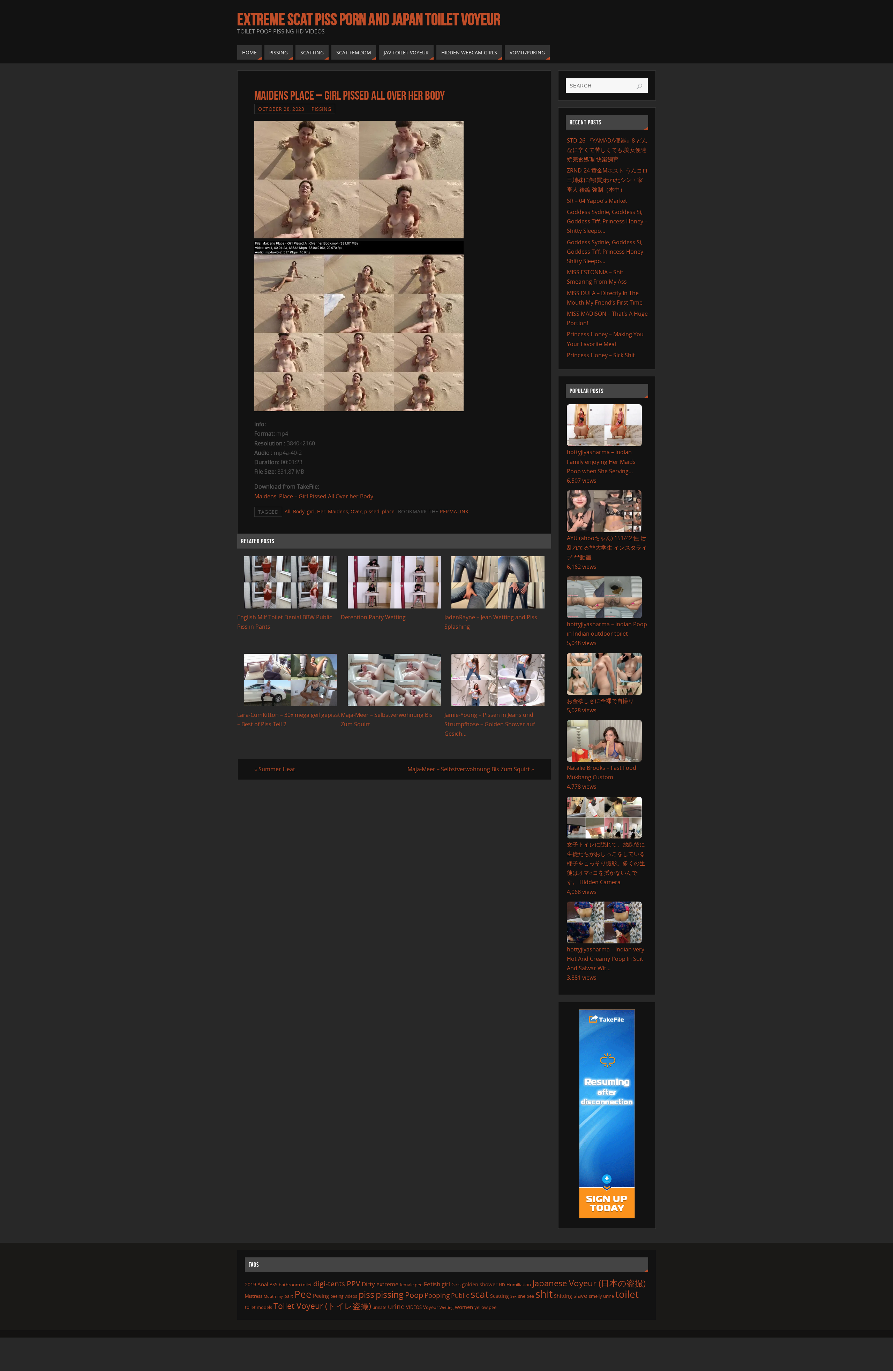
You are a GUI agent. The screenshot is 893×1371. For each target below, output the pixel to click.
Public (460, 1295)
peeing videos (343, 1296)
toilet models (258, 1307)
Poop (414, 1294)
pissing (390, 1294)
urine (396, 1306)
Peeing (321, 1295)
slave (580, 1296)
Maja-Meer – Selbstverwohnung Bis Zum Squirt (470, 769)
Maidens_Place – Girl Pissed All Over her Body (313, 496)
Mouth (270, 1296)
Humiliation (518, 1284)
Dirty (368, 1284)
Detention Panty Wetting (373, 617)
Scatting (499, 1296)
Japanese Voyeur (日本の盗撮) (589, 1283)
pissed (372, 511)
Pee (303, 1294)
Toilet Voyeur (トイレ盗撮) (322, 1306)
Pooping (437, 1295)
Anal (262, 1284)
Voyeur (430, 1307)
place (388, 511)
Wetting (446, 1307)
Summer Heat (274, 769)
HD (502, 1285)
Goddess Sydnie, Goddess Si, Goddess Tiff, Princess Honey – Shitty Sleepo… (607, 221)
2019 (250, 1284)
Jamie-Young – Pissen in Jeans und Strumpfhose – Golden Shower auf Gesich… (489, 724)
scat (480, 1294)
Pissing (321, 109)
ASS (273, 1284)
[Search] (639, 86)
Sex (513, 1296)
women (464, 1306)
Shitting (563, 1296)
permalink (454, 511)
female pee (411, 1284)
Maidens (338, 511)
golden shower (479, 1284)
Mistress (253, 1296)
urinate (380, 1307)
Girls (455, 1284)
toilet (627, 1294)
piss (366, 1294)
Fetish (432, 1284)
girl (311, 511)
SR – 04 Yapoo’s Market (597, 201)
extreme (387, 1284)
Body (299, 511)
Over (356, 511)
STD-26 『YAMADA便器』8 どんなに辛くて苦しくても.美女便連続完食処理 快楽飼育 (607, 150)
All (288, 511)
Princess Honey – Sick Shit (601, 355)
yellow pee (485, 1307)
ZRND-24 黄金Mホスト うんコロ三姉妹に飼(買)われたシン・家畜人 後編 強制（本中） (607, 180)
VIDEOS (414, 1307)
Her (321, 511)
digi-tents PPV (336, 1283)
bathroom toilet (295, 1284)
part (288, 1296)
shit (544, 1294)
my (280, 1296)
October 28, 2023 (281, 109)
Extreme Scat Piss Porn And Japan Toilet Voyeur (368, 19)
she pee (526, 1296)
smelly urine (601, 1296)
